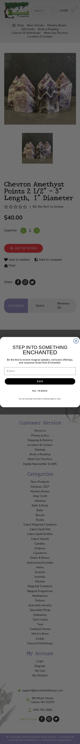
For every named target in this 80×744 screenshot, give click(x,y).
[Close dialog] (76, 341)
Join (40, 381)
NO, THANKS (40, 391)
